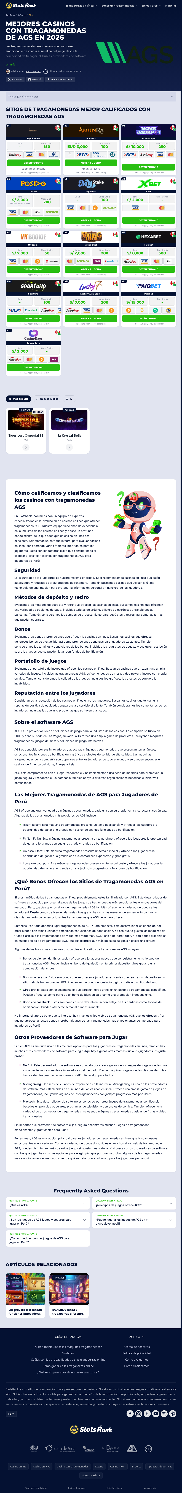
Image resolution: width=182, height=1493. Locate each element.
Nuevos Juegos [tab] (49, 398)
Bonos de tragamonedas (117, 5)
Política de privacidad (136, 1374)
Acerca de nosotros (136, 1367)
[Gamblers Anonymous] (131, 1469)
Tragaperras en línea (80, 5)
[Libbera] (110, 1469)
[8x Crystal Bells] (69, 431)
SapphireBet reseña (33, 168)
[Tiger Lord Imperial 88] (26, 431)
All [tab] (71, 398)
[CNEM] (88, 1469)
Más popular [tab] (20, 398)
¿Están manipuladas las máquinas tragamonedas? (67, 1367)
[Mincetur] (34, 1469)
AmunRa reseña (91, 168)
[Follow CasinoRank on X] (145, 1434)
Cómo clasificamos (136, 1386)
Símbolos (67, 1374)
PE (9, 1434)
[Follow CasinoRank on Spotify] (162, 1434)
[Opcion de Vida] (60, 1469)
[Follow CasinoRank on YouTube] (154, 1434)
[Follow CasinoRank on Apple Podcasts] (171, 1434)
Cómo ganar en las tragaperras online (67, 1386)
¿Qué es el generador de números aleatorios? (67, 1393)
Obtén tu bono (33, 162)
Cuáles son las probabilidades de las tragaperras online (67, 1380)
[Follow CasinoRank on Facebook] (128, 1434)
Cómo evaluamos (136, 1380)
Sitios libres (149, 5)
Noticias (170, 5)
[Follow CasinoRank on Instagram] (137, 1434)
